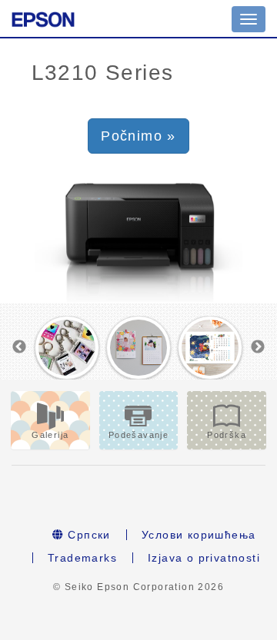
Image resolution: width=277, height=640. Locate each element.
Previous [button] (19, 347)
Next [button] (257, 347)
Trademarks (82, 558)
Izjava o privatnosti (204, 558)
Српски (87, 535)
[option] (66, 348)
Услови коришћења (198, 535)
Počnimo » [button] (138, 136)
